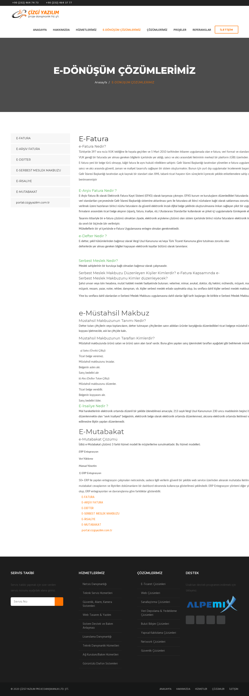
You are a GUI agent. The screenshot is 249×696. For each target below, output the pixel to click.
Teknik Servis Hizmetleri (97, 593)
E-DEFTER (88, 508)
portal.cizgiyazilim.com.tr (97, 530)
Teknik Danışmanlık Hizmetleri (101, 646)
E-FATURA (88, 497)
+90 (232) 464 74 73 (25, 3)
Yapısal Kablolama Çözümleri (158, 633)
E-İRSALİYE (88, 519)
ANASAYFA (40, 30)
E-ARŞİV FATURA (92, 502)
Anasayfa (101, 82)
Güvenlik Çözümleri (153, 651)
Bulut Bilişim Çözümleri (155, 624)
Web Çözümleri (150, 593)
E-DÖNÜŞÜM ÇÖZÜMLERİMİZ (122, 30)
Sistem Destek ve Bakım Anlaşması (98, 626)
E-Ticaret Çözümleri (153, 584)
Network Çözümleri (153, 642)
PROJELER (180, 30)
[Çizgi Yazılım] (35, 13)
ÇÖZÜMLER (218, 689)
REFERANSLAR (202, 30)
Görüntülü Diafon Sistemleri (100, 664)
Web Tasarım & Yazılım (97, 615)
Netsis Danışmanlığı (95, 584)
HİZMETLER (201, 689)
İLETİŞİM (226, 29)
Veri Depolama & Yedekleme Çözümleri (159, 613)
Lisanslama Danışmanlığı (97, 637)
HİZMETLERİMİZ (86, 30)
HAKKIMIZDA (61, 30)
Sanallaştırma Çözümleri (155, 602)
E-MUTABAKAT (91, 524)
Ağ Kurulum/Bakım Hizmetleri (100, 655)
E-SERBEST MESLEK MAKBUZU (100, 513)
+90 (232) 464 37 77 (58, 3)
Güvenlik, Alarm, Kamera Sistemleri (97, 604)
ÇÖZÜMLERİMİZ (157, 30)
